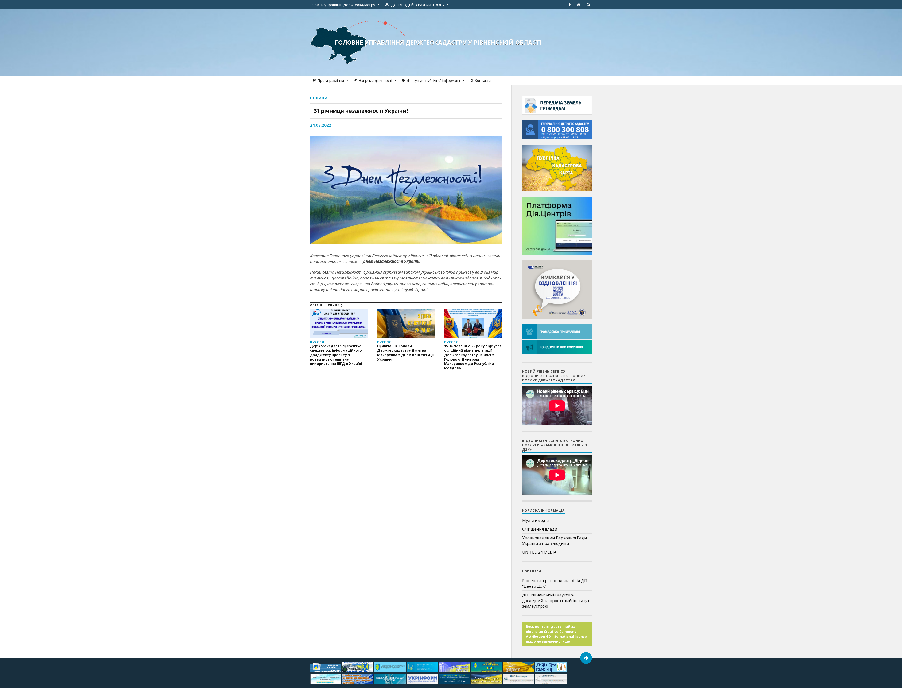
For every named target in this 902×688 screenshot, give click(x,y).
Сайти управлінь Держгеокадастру (343, 4)
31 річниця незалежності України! (361, 110)
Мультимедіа (535, 520)
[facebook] (569, 4)
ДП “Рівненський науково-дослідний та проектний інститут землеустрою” (556, 600)
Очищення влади (539, 529)
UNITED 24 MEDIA (539, 552)
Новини (318, 98)
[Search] (588, 4)
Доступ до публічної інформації (433, 80)
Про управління (330, 80)
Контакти (483, 80)
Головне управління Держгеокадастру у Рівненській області (438, 42)
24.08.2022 (320, 125)
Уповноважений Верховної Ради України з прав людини (554, 540)
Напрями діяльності (375, 80)
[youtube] (579, 4)
